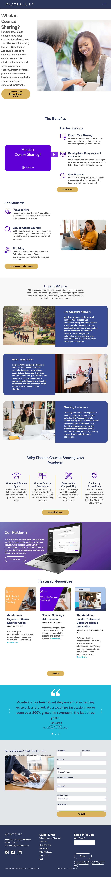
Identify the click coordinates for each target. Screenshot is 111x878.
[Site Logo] (13, 835)
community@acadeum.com (17, 845)
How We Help (45, 845)
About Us (43, 841)
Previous (10, 711)
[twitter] (7, 852)
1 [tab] (52, 734)
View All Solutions (55, 512)
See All (55, 673)
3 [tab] (58, 734)
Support (42, 855)
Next (100, 711)
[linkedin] (20, 852)
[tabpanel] (55, 710)
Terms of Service (98, 864)
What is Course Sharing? (50, 838)
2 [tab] (55, 734)
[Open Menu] (105, 4)
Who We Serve (45, 852)
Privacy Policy (84, 864)
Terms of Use (61, 868)
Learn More (67, 189)
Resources (44, 848)
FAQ (41, 859)
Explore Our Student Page (21, 266)
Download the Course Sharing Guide (15, 93)
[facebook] (13, 852)
